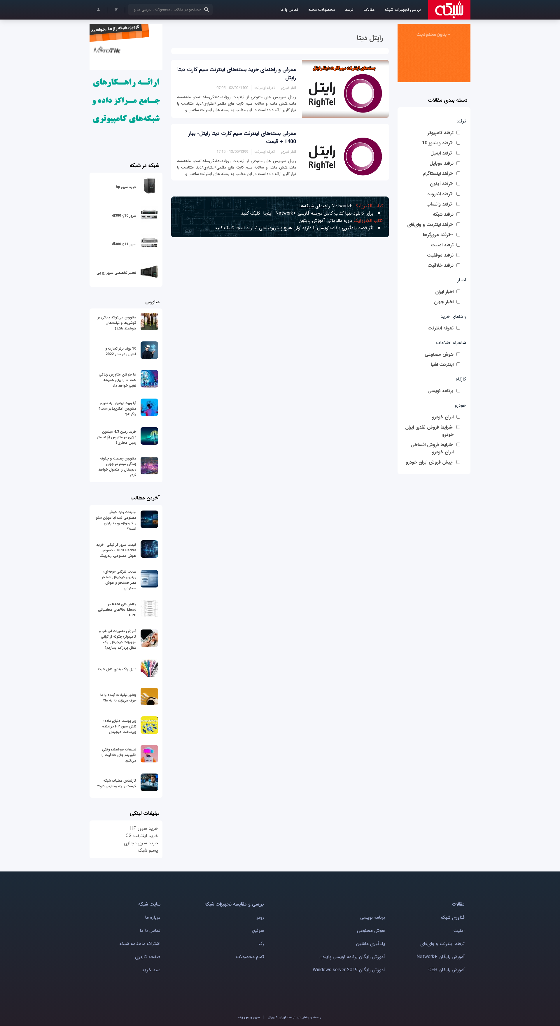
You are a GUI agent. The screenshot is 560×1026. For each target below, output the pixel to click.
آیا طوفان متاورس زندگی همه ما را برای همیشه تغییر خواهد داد (117, 380)
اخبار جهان (444, 302)
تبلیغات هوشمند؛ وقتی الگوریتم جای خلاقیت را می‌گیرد (119, 755)
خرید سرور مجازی (141, 843)
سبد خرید (151, 970)
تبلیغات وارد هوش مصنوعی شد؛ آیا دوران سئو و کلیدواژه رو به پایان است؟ (116, 520)
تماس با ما (289, 9)
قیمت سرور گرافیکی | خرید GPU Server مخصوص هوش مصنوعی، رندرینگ (116, 550)
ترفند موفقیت (440, 255)
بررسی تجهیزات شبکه (403, 9)
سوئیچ (258, 930)
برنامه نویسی (441, 390)
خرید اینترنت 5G (142, 835)
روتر (260, 917)
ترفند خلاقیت (441, 265)
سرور (249, 1017)
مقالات (368, 9)
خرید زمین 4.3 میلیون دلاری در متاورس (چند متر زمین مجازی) (116, 437)
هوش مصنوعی (439, 354)
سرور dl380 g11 (124, 244)
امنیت (459, 930)
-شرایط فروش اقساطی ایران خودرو (432, 448)
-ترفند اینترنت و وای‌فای (430, 224)
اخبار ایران (444, 291)
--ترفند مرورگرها (438, 234)
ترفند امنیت (442, 245)
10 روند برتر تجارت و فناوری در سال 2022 (120, 351)
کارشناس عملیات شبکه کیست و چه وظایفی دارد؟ (116, 783)
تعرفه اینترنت (441, 328)
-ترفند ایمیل (442, 153)
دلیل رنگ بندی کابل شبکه (116, 669)
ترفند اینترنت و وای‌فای (442, 943)
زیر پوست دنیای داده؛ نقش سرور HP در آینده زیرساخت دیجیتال (119, 726)
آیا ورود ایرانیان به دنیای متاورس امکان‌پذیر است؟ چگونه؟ (117, 408)
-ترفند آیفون (442, 183)
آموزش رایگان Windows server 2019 (349, 970)
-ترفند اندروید (440, 194)
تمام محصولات (250, 956)
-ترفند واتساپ (440, 204)
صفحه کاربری (147, 956)
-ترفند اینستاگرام (438, 173)
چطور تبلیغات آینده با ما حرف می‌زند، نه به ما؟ (118, 697)
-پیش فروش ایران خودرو (430, 462)
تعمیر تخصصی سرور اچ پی (116, 273)
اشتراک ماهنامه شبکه (139, 943)
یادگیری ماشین (370, 943)
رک (261, 943)
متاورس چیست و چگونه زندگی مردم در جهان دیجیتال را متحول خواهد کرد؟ (117, 467)
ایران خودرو (443, 417)
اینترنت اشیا (442, 364)
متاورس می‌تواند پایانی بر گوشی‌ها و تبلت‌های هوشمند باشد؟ (117, 323)
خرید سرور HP (144, 828)
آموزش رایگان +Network (440, 956)
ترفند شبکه (443, 214)
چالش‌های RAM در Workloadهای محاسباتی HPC (117, 609)
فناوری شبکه (453, 917)
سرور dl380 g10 (124, 215)
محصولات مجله (321, 9)
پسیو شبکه (147, 850)
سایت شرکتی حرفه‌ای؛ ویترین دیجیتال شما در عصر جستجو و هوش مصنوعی (119, 580)
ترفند (349, 9)
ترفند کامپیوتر (441, 132)
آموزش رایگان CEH (446, 970)
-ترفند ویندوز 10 (438, 143)
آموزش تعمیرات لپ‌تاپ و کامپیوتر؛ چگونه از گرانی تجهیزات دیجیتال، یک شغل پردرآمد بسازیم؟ (117, 639)
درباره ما (152, 917)
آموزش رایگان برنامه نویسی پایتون (352, 956)
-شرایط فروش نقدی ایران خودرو (429, 431)
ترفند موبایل (442, 163)
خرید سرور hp (126, 187)
